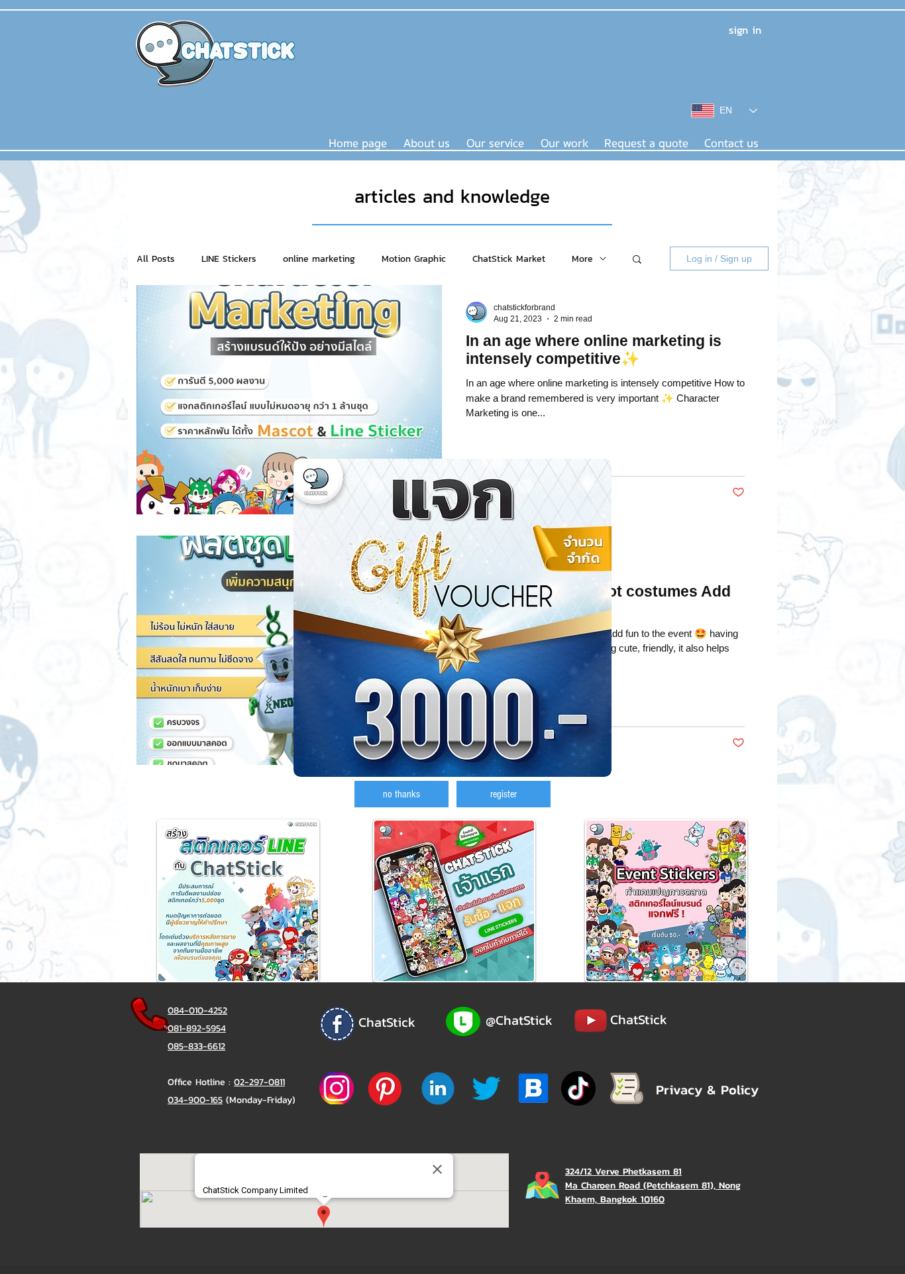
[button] (401, 794)
